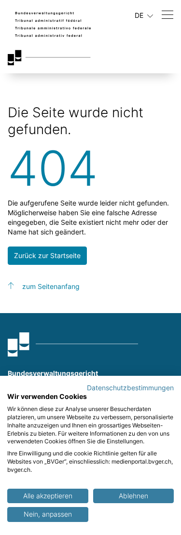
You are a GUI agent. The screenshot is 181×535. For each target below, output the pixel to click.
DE (140, 15)
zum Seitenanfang (51, 286)
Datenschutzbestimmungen (130, 388)
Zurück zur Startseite (47, 255)
